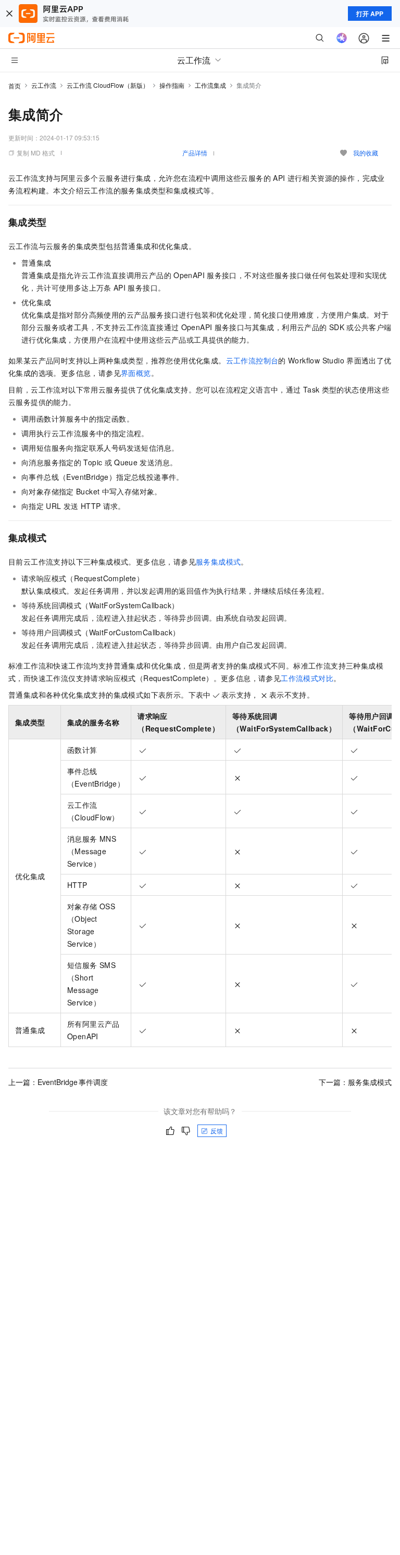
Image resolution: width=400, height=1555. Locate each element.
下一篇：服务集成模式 (355, 1082)
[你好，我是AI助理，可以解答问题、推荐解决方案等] (342, 38)
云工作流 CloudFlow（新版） (108, 85)
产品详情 (194, 152)
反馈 (216, 1130)
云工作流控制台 (252, 360)
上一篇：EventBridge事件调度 (58, 1082)
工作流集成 (210, 85)
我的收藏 (365, 152)
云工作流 (43, 85)
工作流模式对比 (307, 678)
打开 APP (369, 13)
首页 (14, 85)
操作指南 (171, 85)
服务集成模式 (218, 561)
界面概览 (136, 373)
